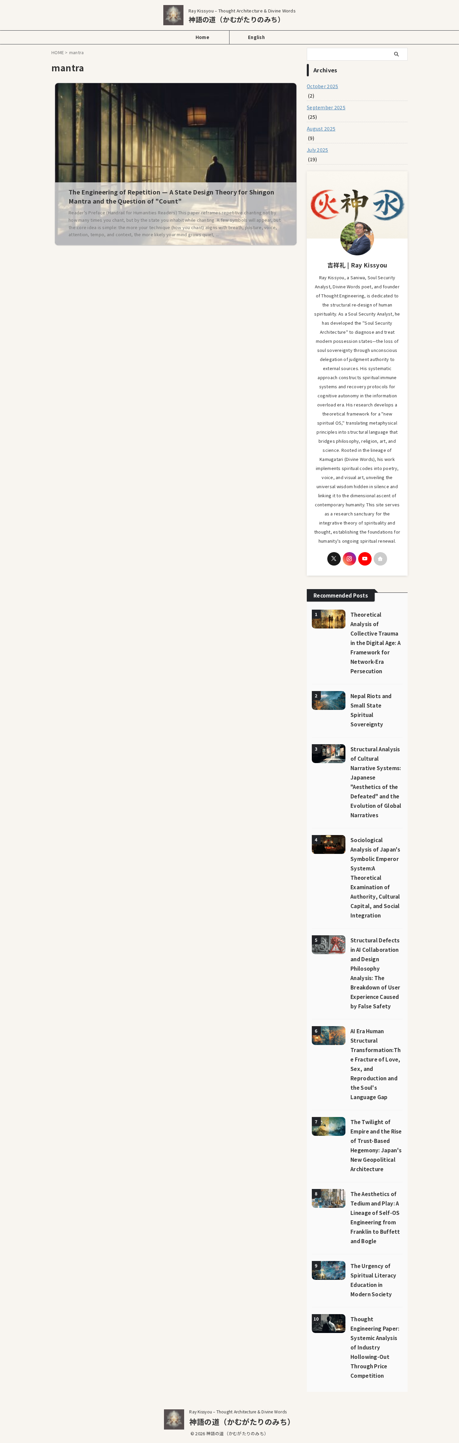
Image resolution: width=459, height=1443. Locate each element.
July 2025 (317, 149)
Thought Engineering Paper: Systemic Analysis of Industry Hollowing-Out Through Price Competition (374, 1347)
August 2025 (321, 128)
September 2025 (326, 107)
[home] (380, 559)
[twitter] (334, 559)
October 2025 (322, 86)
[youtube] (365, 559)
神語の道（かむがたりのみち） (237, 19)
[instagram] (349, 559)
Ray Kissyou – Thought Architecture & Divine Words (238, 1411)
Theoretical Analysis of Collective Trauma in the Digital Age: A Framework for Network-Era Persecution (375, 643)
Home (202, 37)
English (256, 37)
